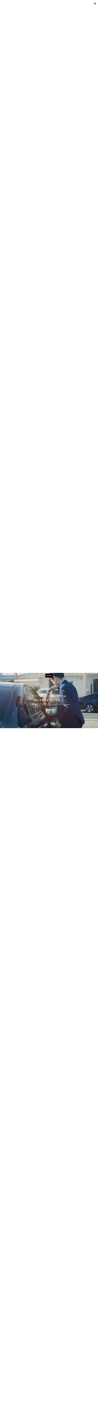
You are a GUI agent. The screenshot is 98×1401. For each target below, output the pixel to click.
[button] (94, 3)
